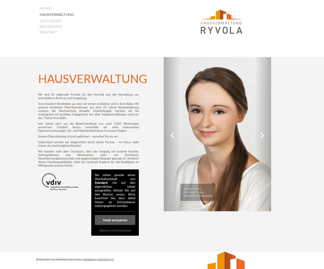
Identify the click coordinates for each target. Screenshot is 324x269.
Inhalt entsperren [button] (115, 220)
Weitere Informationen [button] (115, 230)
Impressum (90, 259)
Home (45, 8)
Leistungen (51, 21)
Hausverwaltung (57, 14)
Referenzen (51, 26)
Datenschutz (106, 259)
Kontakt (48, 32)
